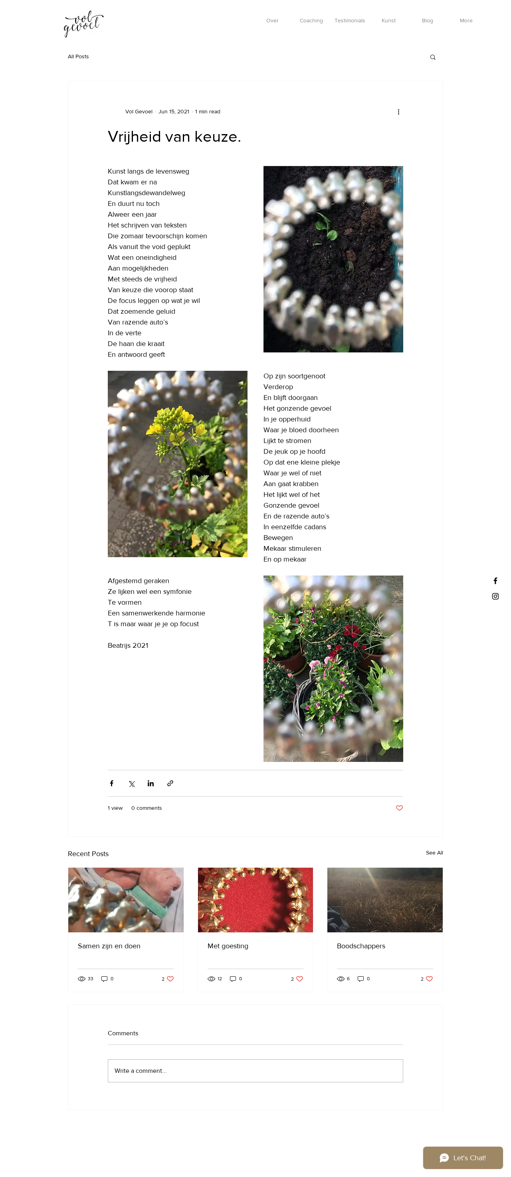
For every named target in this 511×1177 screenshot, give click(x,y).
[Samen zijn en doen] (126, 900)
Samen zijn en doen (109, 946)
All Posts (78, 56)
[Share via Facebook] (111, 783)
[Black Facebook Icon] (495, 580)
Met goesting (228, 946)
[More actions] (398, 111)
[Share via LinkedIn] (150, 783)
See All (434, 852)
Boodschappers (361, 946)
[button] (433, 56)
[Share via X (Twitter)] (131, 783)
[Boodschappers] (385, 900)
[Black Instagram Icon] (495, 596)
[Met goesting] (255, 900)
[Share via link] (170, 783)
